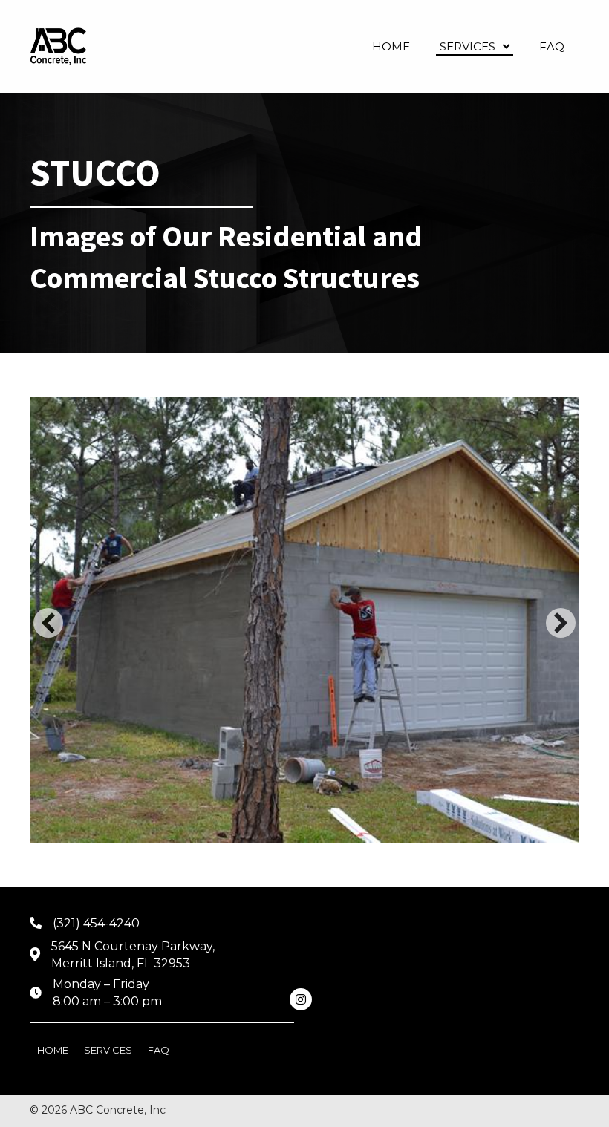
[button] (48, 623)
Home (52, 1050)
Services (108, 1050)
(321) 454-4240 (96, 923)
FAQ (158, 1050)
